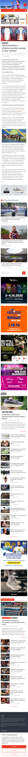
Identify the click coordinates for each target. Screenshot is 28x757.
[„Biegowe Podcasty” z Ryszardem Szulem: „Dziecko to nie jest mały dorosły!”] (5, 690)
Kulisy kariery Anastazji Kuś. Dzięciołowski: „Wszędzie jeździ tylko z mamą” (13, 622)
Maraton (3, 54)
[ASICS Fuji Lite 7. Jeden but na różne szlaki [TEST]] (5, 500)
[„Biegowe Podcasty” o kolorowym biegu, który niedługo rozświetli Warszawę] (5, 640)
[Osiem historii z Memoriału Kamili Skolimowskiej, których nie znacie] (14, 249)
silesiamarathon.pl (18, 109)
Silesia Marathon (14, 54)
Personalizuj (14, 750)
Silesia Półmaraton (21, 54)
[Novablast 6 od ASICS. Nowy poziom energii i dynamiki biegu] (5, 522)
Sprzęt (4, 393)
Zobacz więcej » (14, 536)
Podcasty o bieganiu (7, 599)
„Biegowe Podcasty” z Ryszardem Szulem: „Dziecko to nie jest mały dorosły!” (16, 692)
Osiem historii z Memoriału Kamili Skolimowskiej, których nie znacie (11, 264)
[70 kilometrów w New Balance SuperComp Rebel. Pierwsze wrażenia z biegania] (14, 396)
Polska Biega (5, 43)
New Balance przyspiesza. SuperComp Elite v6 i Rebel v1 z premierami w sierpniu (17, 479)
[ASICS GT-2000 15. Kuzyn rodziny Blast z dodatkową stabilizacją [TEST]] (5, 448)
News (7, 412)
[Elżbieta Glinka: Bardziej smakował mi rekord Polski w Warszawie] (5, 654)
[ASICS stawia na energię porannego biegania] (5, 441)
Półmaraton (8, 54)
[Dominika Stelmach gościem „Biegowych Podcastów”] (5, 661)
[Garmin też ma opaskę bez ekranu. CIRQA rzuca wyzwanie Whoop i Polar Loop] (5, 485)
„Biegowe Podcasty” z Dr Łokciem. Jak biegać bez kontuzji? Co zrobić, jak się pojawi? (17, 700)
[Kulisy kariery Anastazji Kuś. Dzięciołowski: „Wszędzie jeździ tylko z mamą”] (14, 602)
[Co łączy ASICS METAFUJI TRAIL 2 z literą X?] (5, 493)
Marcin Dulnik (13, 420)
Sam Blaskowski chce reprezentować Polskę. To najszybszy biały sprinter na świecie (12, 242)
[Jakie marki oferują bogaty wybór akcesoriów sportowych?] (5, 455)
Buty (3, 412)
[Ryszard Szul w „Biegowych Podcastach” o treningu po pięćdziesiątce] (5, 647)
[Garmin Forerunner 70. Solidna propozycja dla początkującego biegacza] (5, 470)
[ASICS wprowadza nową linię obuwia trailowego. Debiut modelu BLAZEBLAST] (5, 507)
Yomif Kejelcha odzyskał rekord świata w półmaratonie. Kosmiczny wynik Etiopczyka (13, 219)
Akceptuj (14, 746)
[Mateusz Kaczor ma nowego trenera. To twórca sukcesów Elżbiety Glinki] (5, 668)
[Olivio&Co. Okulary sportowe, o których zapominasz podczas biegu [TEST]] (5, 529)
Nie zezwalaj (14, 754)
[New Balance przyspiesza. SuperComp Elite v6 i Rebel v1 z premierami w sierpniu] (5, 477)
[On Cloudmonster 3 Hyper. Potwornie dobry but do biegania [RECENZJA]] (5, 462)
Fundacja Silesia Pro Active (20, 53)
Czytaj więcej (23, 431)
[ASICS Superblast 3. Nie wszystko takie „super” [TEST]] (5, 515)
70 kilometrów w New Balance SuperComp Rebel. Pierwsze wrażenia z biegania (14, 416)
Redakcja (11, 53)
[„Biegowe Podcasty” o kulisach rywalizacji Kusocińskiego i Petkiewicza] (5, 676)
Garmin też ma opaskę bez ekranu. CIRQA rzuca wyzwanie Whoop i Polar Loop (17, 487)
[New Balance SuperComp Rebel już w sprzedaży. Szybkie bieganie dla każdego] (5, 434)
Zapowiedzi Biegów (5, 56)
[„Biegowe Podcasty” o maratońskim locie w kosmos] (5, 683)
